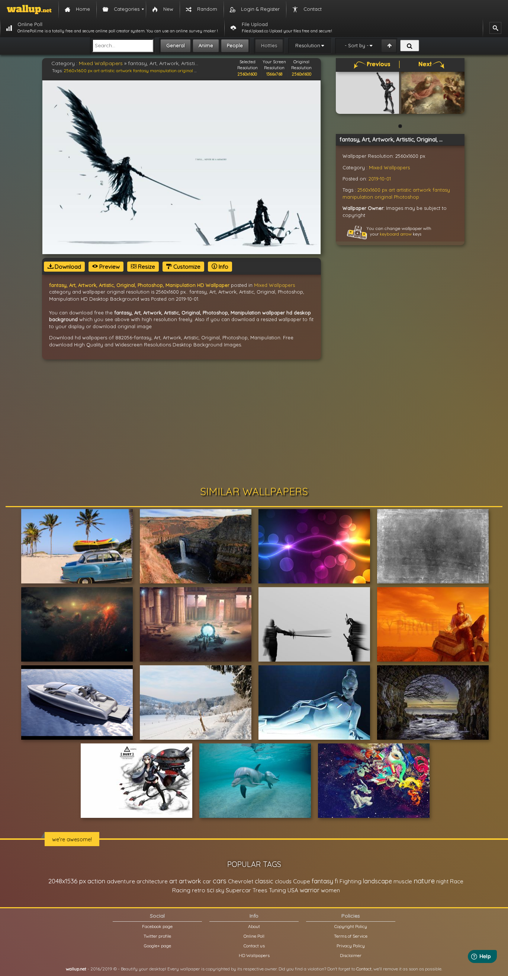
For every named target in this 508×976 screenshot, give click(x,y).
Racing (181, 890)
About (254, 926)
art (97, 70)
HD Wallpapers (254, 955)
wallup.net (76, 969)
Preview (109, 266)
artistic (108, 70)
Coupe (301, 881)
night (442, 881)
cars (219, 881)
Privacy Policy (351, 945)
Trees (260, 890)
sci (210, 890)
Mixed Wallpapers (101, 63)
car (207, 881)
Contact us (254, 945)
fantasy (141, 70)
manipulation (163, 70)
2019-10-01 (380, 179)
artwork (124, 70)
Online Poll (254, 936)
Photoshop (406, 197)
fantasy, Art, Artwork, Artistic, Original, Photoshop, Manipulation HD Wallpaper (139, 285)
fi (336, 881)
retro (198, 890)
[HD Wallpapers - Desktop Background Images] (29, 9)
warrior (309, 890)
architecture (152, 881)
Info (222, 266)
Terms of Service (350, 936)
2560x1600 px (78, 70)
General (175, 45)
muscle (402, 881)
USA (292, 890)
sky (220, 890)
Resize (145, 266)
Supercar (238, 890)
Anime (206, 45)
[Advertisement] (254, 423)
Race (456, 881)
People (235, 45)
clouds (283, 881)
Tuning (277, 890)
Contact (364, 969)
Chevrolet (240, 881)
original (185, 70)
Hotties (269, 45)
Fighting (350, 881)
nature (424, 880)
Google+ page (157, 945)
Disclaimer (350, 955)
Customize (186, 266)
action (96, 881)
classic (264, 881)
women (330, 890)
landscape (377, 881)
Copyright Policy (350, 926)
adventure (121, 881)
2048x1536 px (67, 881)
